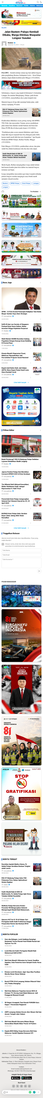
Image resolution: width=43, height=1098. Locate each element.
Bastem (5, 183)
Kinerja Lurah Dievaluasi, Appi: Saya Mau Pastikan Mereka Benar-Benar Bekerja (22, 973)
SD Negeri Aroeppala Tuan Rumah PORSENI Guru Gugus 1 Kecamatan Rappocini (22, 1004)
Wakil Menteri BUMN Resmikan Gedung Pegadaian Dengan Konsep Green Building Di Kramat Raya (16, 341)
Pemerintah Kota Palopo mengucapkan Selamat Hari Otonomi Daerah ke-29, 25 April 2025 (16, 501)
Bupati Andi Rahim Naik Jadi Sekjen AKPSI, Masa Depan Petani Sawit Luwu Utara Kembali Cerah (15, 370)
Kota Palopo (26, 183)
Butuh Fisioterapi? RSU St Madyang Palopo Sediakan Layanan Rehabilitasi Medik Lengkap (20, 460)
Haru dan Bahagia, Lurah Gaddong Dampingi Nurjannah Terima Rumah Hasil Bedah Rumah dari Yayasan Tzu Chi (22, 941)
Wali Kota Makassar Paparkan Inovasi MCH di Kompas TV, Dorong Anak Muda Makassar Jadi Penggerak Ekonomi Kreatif (21, 993)
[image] (37, 867)
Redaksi (10, 43)
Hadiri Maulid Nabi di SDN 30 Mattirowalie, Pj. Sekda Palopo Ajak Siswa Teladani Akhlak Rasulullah (15, 155)
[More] (40, 319)
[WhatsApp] (30, 1092)
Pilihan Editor (8, 430)
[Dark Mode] (40, 2)
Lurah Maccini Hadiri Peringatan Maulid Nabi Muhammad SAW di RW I (20, 952)
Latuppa (36, 183)
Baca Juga (7, 282)
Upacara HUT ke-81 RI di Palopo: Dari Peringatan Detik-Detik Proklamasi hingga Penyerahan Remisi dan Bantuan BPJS (16, 922)
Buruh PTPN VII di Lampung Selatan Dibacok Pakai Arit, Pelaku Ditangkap (22, 982)
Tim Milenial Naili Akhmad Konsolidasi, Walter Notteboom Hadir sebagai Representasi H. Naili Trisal (15, 486)
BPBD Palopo (15, 183)
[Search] (37, 2)
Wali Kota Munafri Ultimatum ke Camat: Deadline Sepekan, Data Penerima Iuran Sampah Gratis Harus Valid (23, 962)
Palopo (4, 28)
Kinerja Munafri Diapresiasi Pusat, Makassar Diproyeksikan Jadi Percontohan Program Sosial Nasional (15, 355)
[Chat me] (21, 854)
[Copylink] (34, 1092)
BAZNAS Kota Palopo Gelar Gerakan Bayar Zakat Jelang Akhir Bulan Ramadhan (14, 516)
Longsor (5, 187)
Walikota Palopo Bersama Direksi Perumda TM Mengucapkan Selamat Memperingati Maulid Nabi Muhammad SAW (15, 908)
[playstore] (26, 1078)
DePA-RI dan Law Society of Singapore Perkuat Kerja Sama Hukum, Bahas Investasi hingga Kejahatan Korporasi (15, 326)
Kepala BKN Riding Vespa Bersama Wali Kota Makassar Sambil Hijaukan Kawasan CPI (21, 1032)
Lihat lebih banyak (20, 382)
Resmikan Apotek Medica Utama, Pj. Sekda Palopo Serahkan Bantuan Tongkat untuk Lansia (16, 866)
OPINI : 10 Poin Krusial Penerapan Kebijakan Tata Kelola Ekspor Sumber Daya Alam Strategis (21, 313)
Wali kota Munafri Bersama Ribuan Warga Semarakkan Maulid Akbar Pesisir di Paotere (20, 1023)
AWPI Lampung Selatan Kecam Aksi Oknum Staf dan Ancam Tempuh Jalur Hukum (23, 1013)
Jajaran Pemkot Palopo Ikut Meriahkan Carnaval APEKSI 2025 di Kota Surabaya (16, 473)
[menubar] (3, 2)
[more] (40, 283)
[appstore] (15, 1078)
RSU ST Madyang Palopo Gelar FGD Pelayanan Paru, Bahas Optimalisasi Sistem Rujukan (15, 111)
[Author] (4, 43)
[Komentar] (4, 1092)
